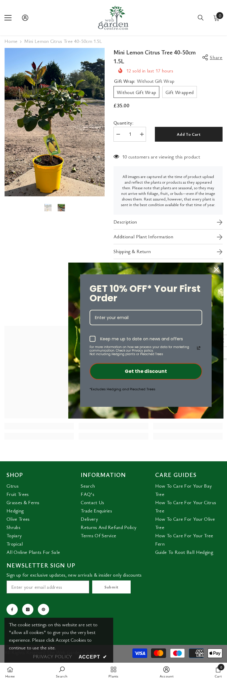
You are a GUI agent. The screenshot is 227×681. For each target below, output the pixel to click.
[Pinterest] (43, 609)
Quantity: (123, 123)
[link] (39, 426)
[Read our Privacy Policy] (198, 348)
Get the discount (146, 371)
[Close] (216, 269)
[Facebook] (12, 609)
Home (10, 41)
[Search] (200, 17)
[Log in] (25, 18)
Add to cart (189, 134)
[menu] (8, 17)
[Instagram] (27, 609)
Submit (111, 587)
